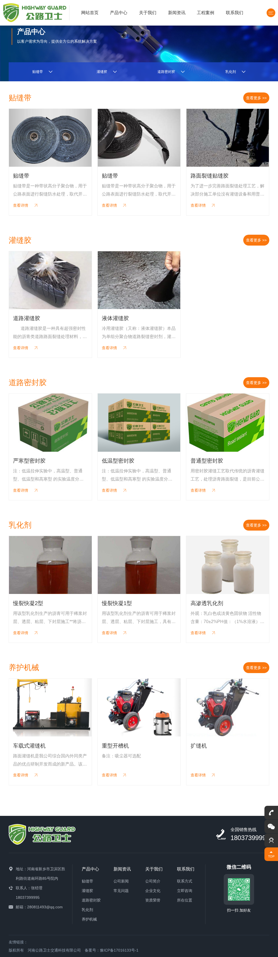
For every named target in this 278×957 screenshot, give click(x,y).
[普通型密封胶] (227, 422)
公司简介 (152, 881)
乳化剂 (87, 910)
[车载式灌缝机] (50, 707)
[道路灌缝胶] (50, 280)
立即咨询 (184, 890)
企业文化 (152, 890)
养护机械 (89, 919)
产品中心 (118, 12)
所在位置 (184, 900)
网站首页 (90, 12)
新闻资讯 (176, 12)
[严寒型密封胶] (50, 422)
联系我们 (234, 12)
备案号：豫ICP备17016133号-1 (111, 950)
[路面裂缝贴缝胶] (227, 138)
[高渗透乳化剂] (227, 565)
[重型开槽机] (139, 707)
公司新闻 (121, 881)
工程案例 (205, 12)
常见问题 (121, 890)
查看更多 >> (256, 98)
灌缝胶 (87, 890)
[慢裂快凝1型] (139, 565)
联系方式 (184, 881)
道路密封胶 (91, 900)
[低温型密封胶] (139, 422)
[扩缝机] (227, 707)
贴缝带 (87, 881)
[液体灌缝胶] (139, 280)
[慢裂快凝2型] (50, 565)
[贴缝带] (50, 138)
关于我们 (147, 12)
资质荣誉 (152, 900)
